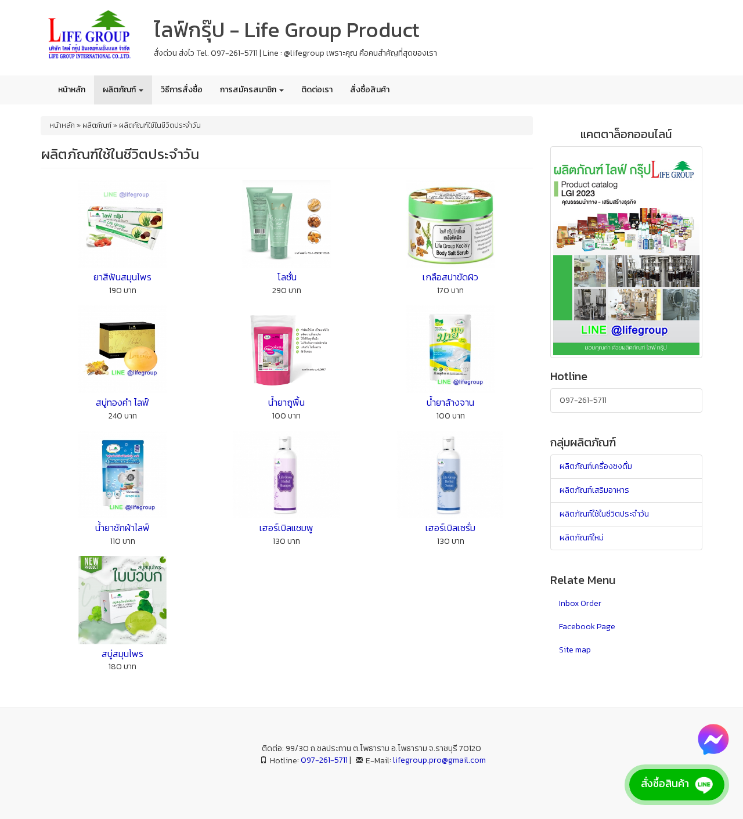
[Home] (88, 36)
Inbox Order (580, 603)
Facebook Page (587, 626)
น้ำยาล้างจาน (450, 402)
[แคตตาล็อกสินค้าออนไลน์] (626, 252)
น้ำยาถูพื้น (286, 402)
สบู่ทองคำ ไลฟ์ (122, 402)
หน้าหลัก (71, 90)
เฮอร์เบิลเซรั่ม (450, 528)
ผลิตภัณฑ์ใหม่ (582, 538)
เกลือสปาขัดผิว (450, 277)
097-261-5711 (583, 400)
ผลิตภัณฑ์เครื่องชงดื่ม (596, 466)
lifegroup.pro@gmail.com (439, 760)
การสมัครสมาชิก (249, 90)
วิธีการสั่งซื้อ (182, 90)
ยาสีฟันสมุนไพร (122, 277)
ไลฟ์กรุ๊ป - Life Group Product (287, 29)
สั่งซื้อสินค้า (369, 90)
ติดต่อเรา (317, 90)
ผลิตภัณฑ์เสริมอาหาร (594, 490)
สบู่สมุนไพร (122, 654)
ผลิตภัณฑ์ (120, 90)
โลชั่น (287, 277)
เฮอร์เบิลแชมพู (286, 528)
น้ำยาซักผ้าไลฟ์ (122, 528)
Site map (575, 650)
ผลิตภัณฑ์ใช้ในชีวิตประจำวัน (604, 514)
